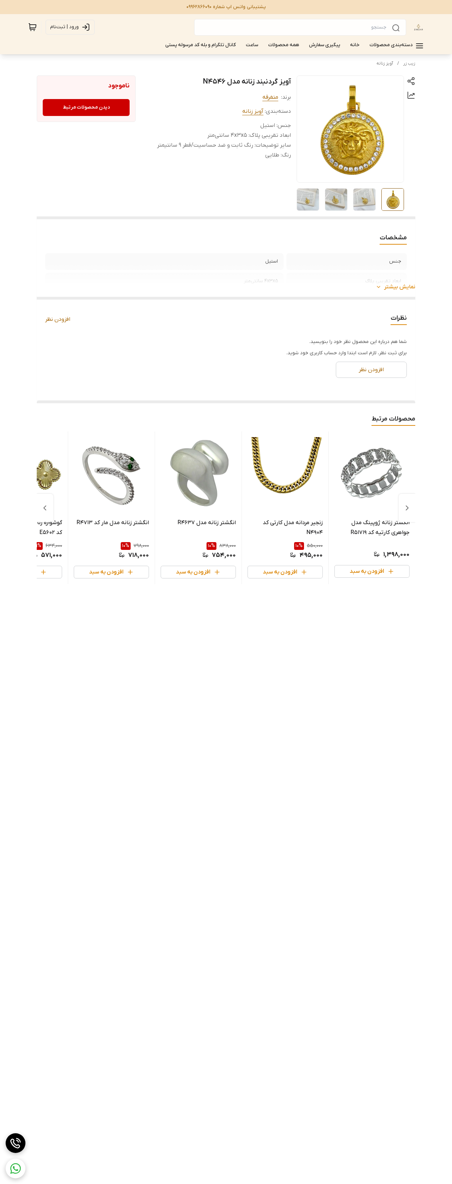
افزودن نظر (57, 319)
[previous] (407, 508)
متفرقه (270, 97)
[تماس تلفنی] (15, 1143)
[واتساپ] (15, 1168)
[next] (44, 508)
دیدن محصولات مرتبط (86, 107)
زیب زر (409, 63)
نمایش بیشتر (399, 286)
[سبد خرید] (32, 27)
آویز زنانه (384, 63)
